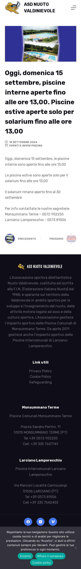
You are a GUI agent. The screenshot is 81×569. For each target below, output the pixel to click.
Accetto (25, 556)
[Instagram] (41, 522)
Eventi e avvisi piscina (25, 145)
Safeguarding (40, 382)
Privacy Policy (40, 371)
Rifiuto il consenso (50, 556)
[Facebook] (28, 522)
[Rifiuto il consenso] (75, 548)
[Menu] (73, 7)
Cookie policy (41, 562)
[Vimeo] (53, 522)
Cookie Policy (40, 377)
